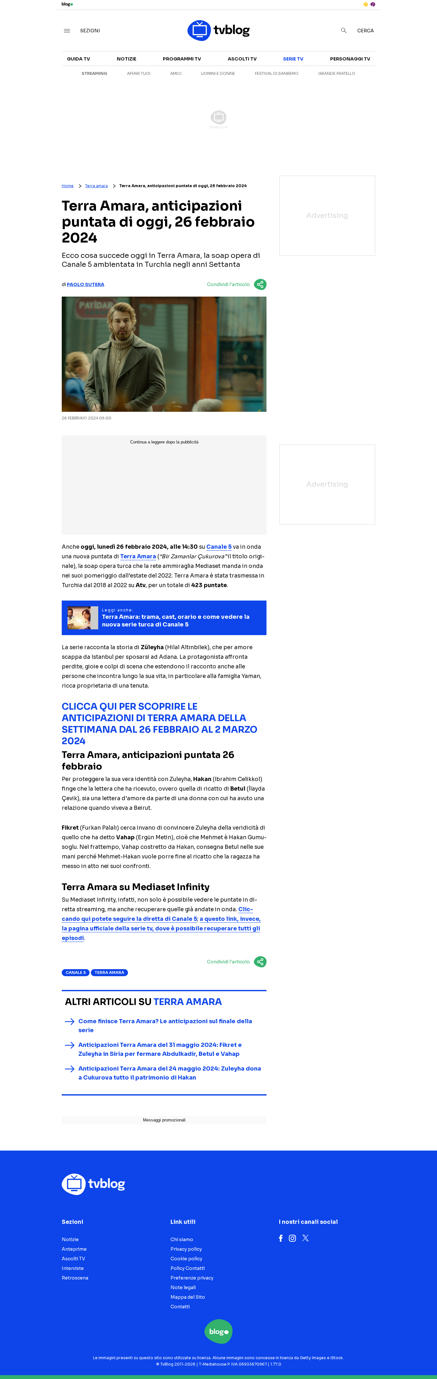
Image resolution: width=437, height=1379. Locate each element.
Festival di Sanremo (276, 73)
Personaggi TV (350, 59)
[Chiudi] (422, 18)
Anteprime (74, 1249)
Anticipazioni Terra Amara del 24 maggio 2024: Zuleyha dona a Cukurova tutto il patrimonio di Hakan (169, 1073)
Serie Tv (293, 59)
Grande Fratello (336, 73)
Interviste (381, 63)
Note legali (183, 1287)
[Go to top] (375, 1357)
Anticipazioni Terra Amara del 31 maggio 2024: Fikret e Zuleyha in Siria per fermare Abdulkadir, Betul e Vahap (160, 1049)
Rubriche (379, 74)
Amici (175, 73)
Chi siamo (182, 1239)
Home (68, 185)
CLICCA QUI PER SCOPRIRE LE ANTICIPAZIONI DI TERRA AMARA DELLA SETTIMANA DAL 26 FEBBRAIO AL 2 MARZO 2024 (160, 724)
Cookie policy (186, 1259)
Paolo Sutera (85, 284)
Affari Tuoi (138, 73)
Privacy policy (186, 1249)
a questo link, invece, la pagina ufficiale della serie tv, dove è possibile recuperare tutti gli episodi (161, 929)
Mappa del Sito (188, 1297)
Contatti (180, 1307)
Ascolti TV (242, 59)
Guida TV (78, 59)
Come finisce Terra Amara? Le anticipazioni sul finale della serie (165, 1026)
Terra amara (96, 185)
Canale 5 (219, 547)
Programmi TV (182, 59)
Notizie (126, 59)
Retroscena (75, 1278)
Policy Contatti (188, 1268)
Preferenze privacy (192, 1278)
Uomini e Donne (218, 73)
